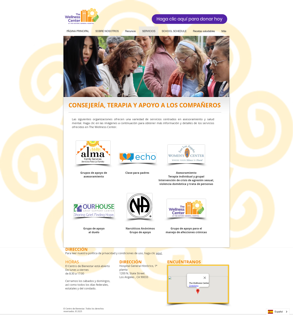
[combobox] (278, 311)
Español (279, 311)
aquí (159, 253)
